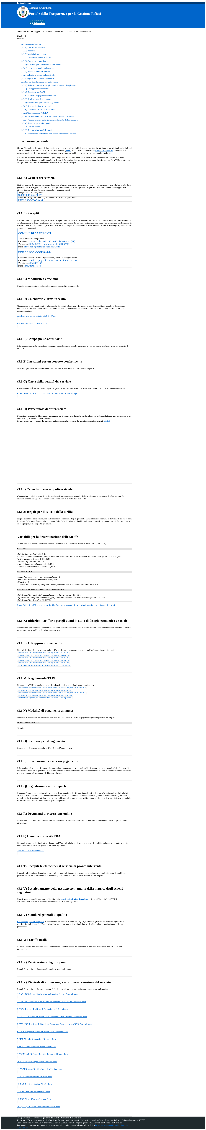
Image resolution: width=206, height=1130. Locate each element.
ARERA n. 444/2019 (104, 150)
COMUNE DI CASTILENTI (30, 195)
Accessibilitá (22, 1128)
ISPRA (107, 421)
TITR (68, 150)
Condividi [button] (21, 36)
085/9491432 (35, 263)
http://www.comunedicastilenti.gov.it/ (111, 1125)
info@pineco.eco (32, 265)
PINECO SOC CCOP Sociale (31, 200)
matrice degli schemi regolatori (75, 899)
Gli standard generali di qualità (30, 921)
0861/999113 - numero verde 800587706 (48, 244)
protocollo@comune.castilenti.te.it (42, 246)
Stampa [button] (20, 38)
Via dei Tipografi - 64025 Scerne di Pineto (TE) (52, 260)
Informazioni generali (31, 44)
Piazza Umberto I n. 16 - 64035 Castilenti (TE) (51, 241)
